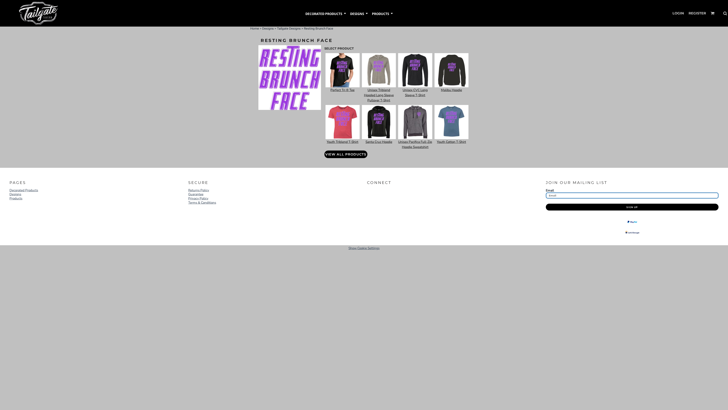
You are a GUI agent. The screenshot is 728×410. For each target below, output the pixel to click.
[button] (326, 13)
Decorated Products (23, 190)
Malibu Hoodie (451, 90)
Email (550, 190)
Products (15, 198)
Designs (268, 28)
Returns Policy (198, 190)
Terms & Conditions (202, 202)
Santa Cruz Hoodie (379, 142)
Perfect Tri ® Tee (342, 90)
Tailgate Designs (289, 28)
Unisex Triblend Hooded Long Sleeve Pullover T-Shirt (379, 95)
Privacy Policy (198, 198)
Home (254, 28)
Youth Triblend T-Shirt (342, 142)
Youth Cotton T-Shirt (451, 142)
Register (697, 13)
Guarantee (195, 194)
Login (678, 13)
